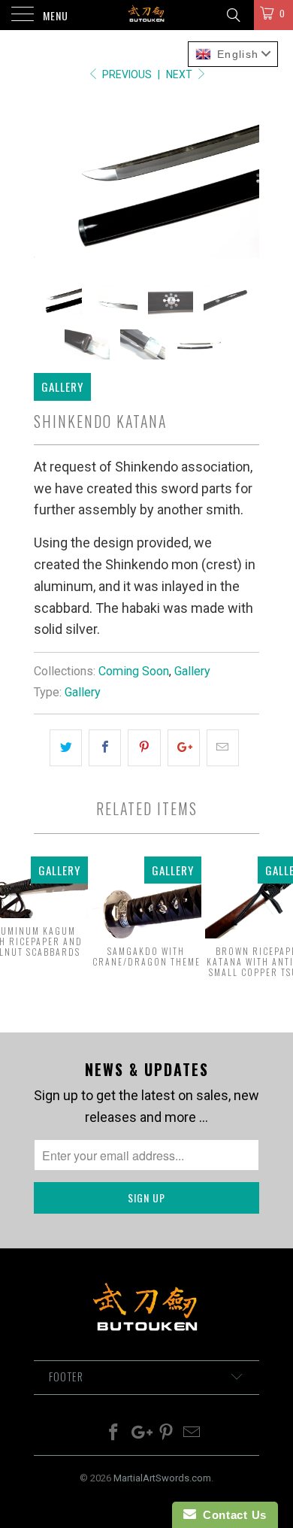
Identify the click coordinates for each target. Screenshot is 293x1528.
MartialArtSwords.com (162, 1478)
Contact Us (231, 1514)
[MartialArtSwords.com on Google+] (140, 1434)
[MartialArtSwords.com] (147, 15)
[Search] (232, 15)
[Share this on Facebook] (105, 747)
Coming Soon (133, 671)
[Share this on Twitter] (66, 747)
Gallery (192, 671)
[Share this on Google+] (184, 747)
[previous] (48, 183)
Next (180, 74)
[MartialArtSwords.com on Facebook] (114, 1434)
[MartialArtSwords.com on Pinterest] (167, 1434)
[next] (245, 183)
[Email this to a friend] (223, 747)
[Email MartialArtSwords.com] (192, 1434)
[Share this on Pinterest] (144, 747)
